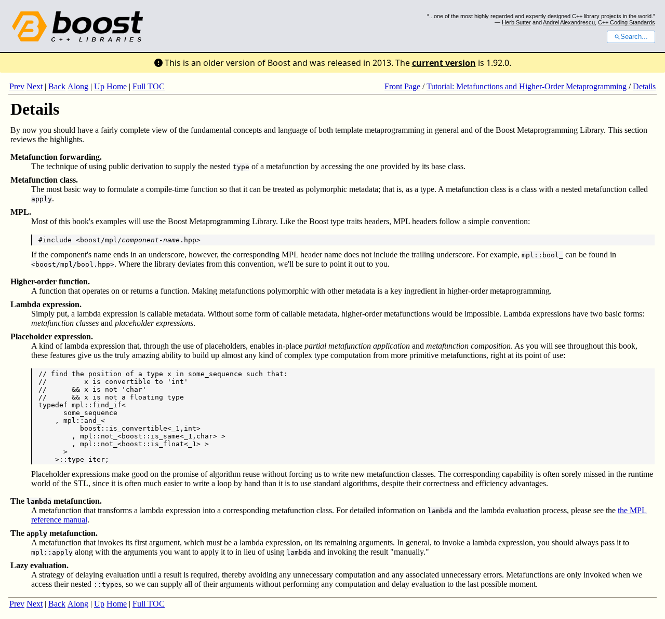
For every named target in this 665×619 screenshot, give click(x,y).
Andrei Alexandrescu (569, 22)
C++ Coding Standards (626, 22)
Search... (634, 36)
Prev (16, 86)
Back (56, 86)
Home (117, 86)
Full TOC (148, 86)
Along (78, 86)
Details (644, 86)
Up (99, 86)
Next (34, 86)
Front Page (402, 86)
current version (444, 62)
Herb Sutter (516, 22)
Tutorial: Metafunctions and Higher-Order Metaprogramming (527, 86)
